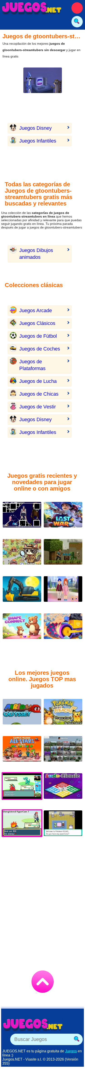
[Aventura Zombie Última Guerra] (63, 518)
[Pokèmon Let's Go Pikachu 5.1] (63, 715)
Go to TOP (42, 981)
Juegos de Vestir (37, 407)
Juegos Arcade (35, 310)
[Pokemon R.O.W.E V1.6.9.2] (63, 826)
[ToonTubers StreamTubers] (42, 83)
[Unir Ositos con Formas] (22, 629)
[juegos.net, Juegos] (31, 8)
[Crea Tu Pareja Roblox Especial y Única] (63, 592)
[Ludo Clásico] (63, 789)
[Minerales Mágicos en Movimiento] (63, 629)
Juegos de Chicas (38, 394)
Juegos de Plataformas (32, 365)
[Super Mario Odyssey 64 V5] (22, 715)
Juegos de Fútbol (38, 336)
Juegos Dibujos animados (36, 253)
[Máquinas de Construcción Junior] (22, 592)
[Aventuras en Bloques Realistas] (63, 555)
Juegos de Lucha (38, 381)
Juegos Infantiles (37, 141)
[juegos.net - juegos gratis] (32, 1024)
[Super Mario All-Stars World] (22, 752)
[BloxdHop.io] (63, 752)
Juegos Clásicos (37, 323)
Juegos (71, 1051)
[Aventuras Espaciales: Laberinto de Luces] (22, 518)
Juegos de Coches (39, 349)
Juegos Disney (35, 128)
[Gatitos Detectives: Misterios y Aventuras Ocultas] (22, 555)
